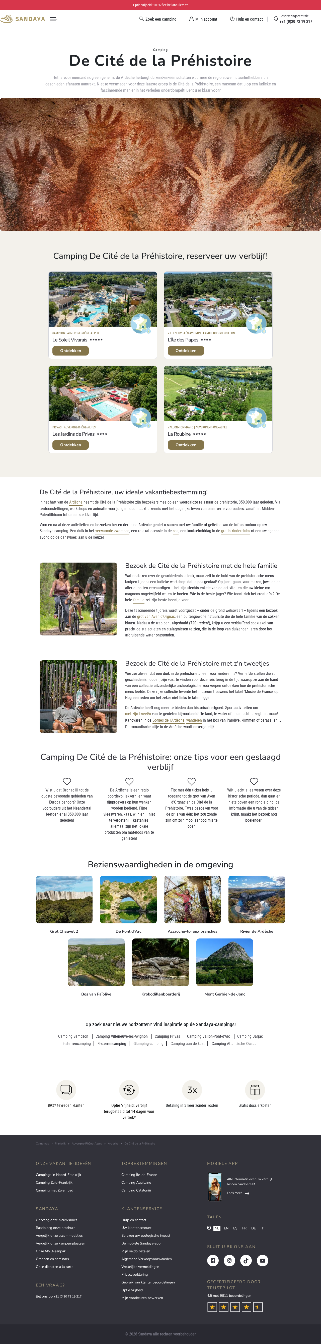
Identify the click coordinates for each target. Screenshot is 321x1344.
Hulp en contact (133, 1220)
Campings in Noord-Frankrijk (58, 1174)
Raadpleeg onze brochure (55, 1227)
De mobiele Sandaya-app (140, 1243)
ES (235, 1228)
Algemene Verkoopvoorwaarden (146, 1259)
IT (262, 1228)
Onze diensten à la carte (54, 1266)
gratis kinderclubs (235, 530)
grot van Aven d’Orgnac (156, 616)
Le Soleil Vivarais (69, 339)
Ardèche (76, 502)
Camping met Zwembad (54, 1190)
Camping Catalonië (136, 1190)
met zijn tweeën (138, 713)
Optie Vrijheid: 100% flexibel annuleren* (160, 5)
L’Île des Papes (183, 339)
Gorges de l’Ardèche (168, 720)
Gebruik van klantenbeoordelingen (148, 1282)
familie (138, 600)
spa (176, 530)
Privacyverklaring (134, 1274)
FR (244, 1228)
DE (253, 1228)
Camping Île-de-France (139, 1174)
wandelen (194, 720)
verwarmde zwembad (112, 530)
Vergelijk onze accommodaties (59, 1235)
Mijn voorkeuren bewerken (142, 1298)
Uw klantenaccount (136, 1227)
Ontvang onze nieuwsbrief (56, 1220)
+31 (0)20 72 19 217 (68, 1297)
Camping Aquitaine (136, 1182)
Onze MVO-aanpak (51, 1251)
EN (226, 1228)
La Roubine (179, 434)
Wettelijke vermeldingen (140, 1266)
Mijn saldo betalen (135, 1251)
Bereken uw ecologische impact (145, 1235)
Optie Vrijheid (132, 1290)
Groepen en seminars (52, 1259)
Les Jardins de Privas (73, 434)
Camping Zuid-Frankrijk (54, 1182)
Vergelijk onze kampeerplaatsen (60, 1243)
